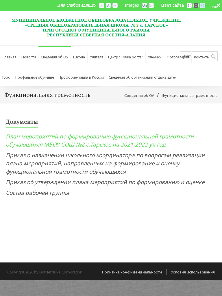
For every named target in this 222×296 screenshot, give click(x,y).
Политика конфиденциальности (132, 272)
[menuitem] (54, 56)
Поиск (213, 56)
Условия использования (193, 272)
